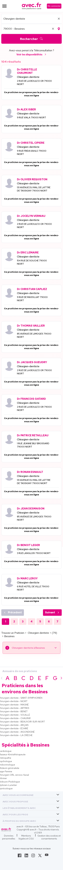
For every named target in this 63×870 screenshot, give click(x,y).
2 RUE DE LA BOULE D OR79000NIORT (34, 82)
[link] (19, 856)
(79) (54, 633)
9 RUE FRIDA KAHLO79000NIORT (31, 152)
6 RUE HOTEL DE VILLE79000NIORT (33, 588)
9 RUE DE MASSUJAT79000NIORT (32, 299)
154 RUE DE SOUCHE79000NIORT (32, 262)
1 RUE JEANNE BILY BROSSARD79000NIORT (33, 445)
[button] (18, 794)
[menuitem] (31, 794)
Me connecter (54, 6)
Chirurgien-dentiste (28, 77)
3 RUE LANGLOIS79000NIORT (34, 553)
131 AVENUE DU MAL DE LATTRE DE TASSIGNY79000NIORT (33, 189)
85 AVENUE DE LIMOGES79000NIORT (34, 335)
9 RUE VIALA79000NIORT (31, 117)
